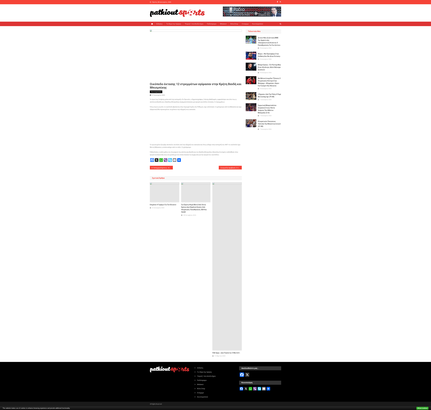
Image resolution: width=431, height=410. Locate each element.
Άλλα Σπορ (234, 24)
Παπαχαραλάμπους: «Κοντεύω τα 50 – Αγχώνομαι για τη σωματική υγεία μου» (163, 168)
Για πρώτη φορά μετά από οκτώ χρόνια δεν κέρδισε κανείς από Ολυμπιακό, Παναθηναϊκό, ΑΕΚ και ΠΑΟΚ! (194, 208)
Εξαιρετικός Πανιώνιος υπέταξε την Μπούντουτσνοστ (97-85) (269, 123)
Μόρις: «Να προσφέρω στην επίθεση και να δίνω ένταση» (269, 55)
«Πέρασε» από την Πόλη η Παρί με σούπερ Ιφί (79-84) (269, 95)
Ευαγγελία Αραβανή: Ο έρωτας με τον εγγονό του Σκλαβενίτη (231, 168)
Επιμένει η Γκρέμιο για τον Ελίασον (163, 205)
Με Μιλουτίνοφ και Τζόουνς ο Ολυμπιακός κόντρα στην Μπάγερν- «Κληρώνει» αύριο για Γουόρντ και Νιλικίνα (269, 82)
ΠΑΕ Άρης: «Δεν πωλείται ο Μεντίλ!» (226, 353)
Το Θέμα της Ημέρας (173, 24)
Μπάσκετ (223, 24)
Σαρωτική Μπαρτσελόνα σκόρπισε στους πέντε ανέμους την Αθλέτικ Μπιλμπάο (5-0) (267, 109)
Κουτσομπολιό (257, 24)
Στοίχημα (245, 24)
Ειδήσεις (159, 24)
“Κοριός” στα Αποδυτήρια (194, 24)
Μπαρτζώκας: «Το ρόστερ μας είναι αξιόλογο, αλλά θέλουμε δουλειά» (269, 67)
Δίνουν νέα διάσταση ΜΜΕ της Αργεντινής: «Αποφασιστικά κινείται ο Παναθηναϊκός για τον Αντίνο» (269, 41)
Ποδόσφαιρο (211, 24)
